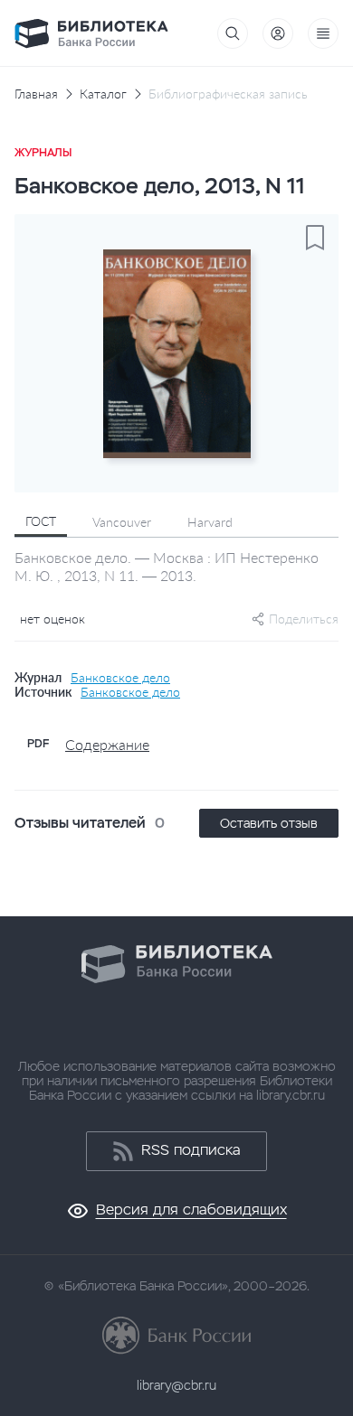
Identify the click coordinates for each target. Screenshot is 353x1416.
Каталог (103, 94)
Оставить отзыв (269, 823)
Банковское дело (120, 677)
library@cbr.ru (176, 1385)
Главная (36, 94)
